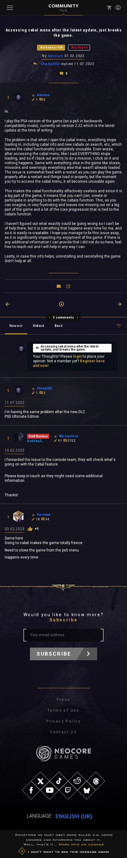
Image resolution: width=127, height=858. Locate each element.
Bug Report (80, 47)
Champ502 (50, 64)
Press (64, 699)
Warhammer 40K (51, 47)
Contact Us (63, 732)
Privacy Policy (63, 721)
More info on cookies (81, 844)
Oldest (38, 325)
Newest (16, 325)
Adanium (55, 56)
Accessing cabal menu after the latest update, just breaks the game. (69, 348)
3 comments (63, 317)
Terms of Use (63, 710)
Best (59, 325)
